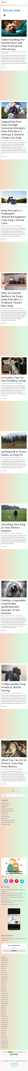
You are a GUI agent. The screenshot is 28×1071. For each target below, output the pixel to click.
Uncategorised (4, 824)
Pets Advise (12, 51)
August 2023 (4, 981)
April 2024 (3, 970)
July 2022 (3, 1007)
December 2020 (4, 1041)
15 (17, 789)
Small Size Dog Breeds (6, 822)
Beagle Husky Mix (5, 803)
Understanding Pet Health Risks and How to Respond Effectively (13, 44)
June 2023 (3, 985)
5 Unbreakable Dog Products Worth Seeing (13, 687)
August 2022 (4, 1005)
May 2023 (3, 987)
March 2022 (4, 1014)
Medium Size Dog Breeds (6, 810)
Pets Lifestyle (23, 51)
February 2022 (4, 1016)
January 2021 (4, 1039)
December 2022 (4, 997)
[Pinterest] (17, 1054)
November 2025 (4, 958)
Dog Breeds (4, 804)
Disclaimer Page (14, 1064)
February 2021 (4, 1038)
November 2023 (4, 978)
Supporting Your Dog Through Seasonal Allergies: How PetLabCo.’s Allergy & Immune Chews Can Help (13, 129)
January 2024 (4, 976)
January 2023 (4, 995)
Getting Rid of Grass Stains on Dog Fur (13, 453)
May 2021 (3, 1032)
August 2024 (4, 966)
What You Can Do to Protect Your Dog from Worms (13, 763)
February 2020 (4, 1043)
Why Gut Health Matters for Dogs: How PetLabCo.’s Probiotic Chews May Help (12, 299)
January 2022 (4, 1018)
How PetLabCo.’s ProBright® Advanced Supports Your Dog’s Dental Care (13, 217)
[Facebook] (11, 1054)
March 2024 (4, 972)
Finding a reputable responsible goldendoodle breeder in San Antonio (13, 607)
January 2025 (4, 962)
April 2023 (3, 989)
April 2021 (3, 1034)
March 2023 (4, 991)
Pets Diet (18, 51)
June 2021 (3, 1030)
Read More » (4, 68)
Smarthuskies (12, 1061)
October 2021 (4, 1024)
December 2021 (4, 1020)
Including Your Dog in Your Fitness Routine (13, 527)
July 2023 (3, 983)
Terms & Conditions (14, 1063)
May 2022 (3, 1010)
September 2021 (4, 1026)
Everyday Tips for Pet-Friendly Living (13, 379)
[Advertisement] (14, 85)
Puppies (3, 818)
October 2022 (4, 1001)
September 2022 (5, 1003)
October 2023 (4, 980)
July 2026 (3, 956)
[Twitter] (13, 1054)
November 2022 (4, 999)
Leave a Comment (5, 51)
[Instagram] (15, 1054)
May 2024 (3, 968)
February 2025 (4, 960)
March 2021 (3, 1036)
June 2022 (3, 1009)
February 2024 (4, 974)
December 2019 (4, 1047)
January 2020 (4, 1045)
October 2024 (4, 964)
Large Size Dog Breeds (6, 808)
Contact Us (14, 1066)
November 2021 (4, 1022)
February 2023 (4, 993)
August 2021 (4, 1028)
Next (14, 791)
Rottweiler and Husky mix (7, 820)
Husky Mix (3, 806)
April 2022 (3, 1012)
